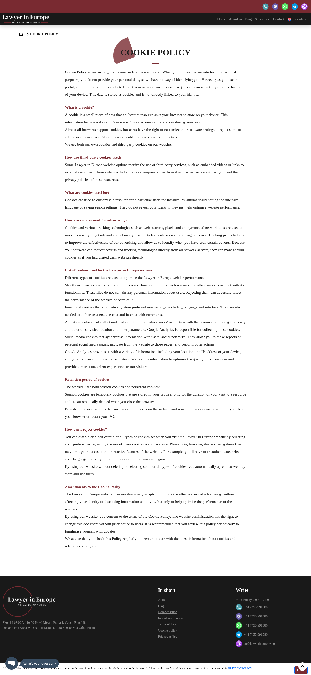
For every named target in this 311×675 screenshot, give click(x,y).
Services (261, 19)
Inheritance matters (170, 618)
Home (221, 19)
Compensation (167, 612)
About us (235, 19)
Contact (278, 19)
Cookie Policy (167, 630)
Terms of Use (167, 624)
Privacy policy (167, 636)
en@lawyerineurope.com (260, 643)
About (162, 600)
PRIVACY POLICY (240, 668)
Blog (248, 19)
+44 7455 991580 (256, 607)
